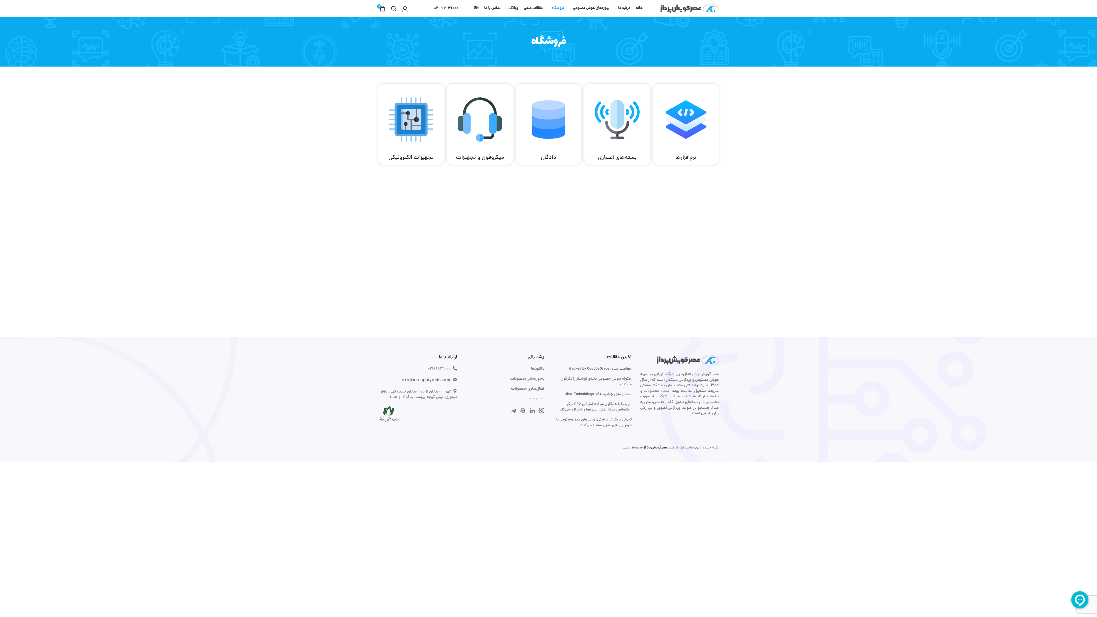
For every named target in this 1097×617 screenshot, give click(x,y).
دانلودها (537, 369)
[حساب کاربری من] (405, 8)
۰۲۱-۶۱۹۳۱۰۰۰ (446, 8)
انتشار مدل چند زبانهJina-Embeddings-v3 (598, 394)
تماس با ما (535, 399)
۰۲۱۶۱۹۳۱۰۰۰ (439, 369)
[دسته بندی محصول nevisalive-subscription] (617, 124)
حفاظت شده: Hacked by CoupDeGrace (600, 369)
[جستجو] (393, 8)
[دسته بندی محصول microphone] (480, 124)
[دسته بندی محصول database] (548, 124)
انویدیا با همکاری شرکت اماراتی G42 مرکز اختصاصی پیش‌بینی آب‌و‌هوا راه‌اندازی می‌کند (596, 407)
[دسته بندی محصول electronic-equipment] (411, 124)
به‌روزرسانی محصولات (527, 379)
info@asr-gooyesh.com (426, 380)
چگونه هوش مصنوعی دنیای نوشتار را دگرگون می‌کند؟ (596, 381)
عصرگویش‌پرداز (655, 448)
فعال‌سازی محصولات (527, 389)
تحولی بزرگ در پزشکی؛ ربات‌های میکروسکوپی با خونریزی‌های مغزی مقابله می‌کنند (594, 422)
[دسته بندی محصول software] (686, 124)
